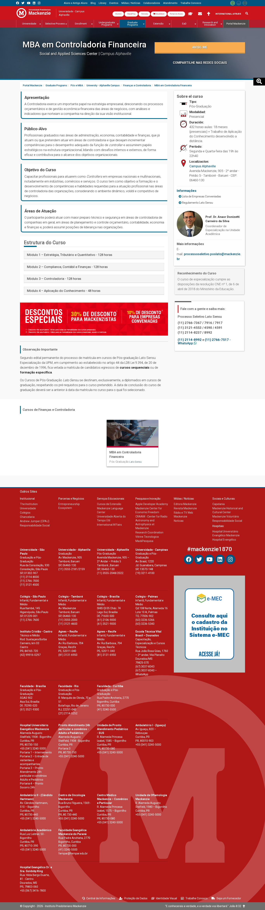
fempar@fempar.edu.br (73, 853)
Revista (144, 14)
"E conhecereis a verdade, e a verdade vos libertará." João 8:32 (204, 906)
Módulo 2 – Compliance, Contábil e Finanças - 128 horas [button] (67, 267)
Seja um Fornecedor (229, 898)
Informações (186, 191)
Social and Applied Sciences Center (69, 53)
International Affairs (228, 14)
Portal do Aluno (176, 14)
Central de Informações (100, 898)
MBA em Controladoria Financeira (84, 44)
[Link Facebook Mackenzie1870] (17, 3)
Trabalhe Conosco (196, 898)
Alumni (118, 14)
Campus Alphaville (202, 166)
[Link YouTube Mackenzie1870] (28, 3)
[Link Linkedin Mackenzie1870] (34, 3)
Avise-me (199, 47)
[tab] (94, 255)
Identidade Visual (166, 898)
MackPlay (131, 14)
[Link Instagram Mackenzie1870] (39, 3)
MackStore (160, 14)
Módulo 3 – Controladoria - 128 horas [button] (54, 279)
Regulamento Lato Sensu (197, 202)
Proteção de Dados (135, 898)
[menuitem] (75, 3)
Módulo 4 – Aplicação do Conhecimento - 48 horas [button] (63, 291)
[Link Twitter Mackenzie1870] (23, 3)
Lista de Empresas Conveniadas (201, 196)
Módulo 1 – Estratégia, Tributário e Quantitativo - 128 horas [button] (69, 255)
